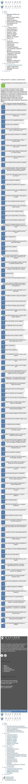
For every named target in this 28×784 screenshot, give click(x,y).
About (5, 13)
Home (5, 11)
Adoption (9, 59)
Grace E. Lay (10, 38)
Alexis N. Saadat (11, 35)
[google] (5, 655)
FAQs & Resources (9, 63)
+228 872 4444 (9, 777)
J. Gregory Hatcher (12, 28)
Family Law (10, 41)
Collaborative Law (12, 54)
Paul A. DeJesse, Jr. (12, 29)
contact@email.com (10, 780)
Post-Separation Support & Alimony (16, 754)
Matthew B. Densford (12, 36)
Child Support (10, 45)
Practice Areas (8, 39)
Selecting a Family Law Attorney (16, 726)
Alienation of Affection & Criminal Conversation (13, 61)
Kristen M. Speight (12, 34)
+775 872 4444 (9, 778)
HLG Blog (9, 69)
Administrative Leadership (14, 22)
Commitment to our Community (12, 24)
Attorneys (6, 26)
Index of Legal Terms (12, 66)
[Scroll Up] (1, 782)
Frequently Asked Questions (14, 65)
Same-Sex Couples (12, 57)
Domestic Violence (12, 56)
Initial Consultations (12, 20)
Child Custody (10, 44)
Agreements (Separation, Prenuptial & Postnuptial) (13, 52)
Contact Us (7, 71)
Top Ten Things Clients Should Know (13, 18)
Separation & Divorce (12, 42)
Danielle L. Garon (11, 32)
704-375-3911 (9, 686)
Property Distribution (12, 47)
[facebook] (2, 655)
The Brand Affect (6, 711)
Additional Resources (13, 68)
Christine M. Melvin (12, 31)
